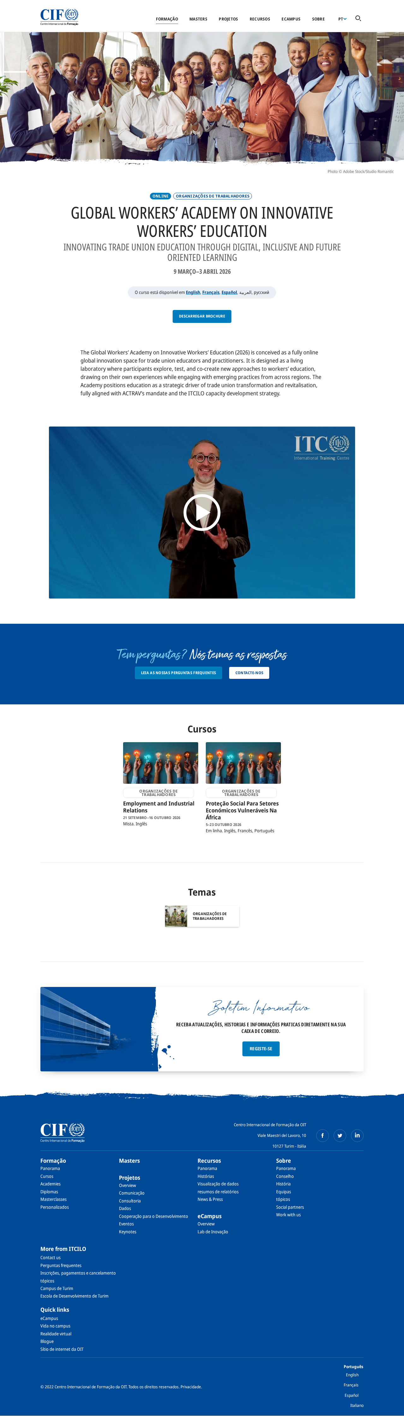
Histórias (206, 1176)
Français (210, 292)
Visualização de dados (218, 1184)
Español (229, 292)
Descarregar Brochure (202, 316)
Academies (50, 1184)
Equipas (283, 1192)
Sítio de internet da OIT (62, 1349)
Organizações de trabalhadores (212, 196)
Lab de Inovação (213, 1232)
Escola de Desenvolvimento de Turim (74, 1296)
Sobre (318, 19)
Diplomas (49, 1192)
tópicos (283, 1199)
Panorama (50, 1168)
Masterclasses (53, 1199)
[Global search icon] (358, 19)
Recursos (260, 19)
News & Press (210, 1199)
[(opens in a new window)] (322, 1135)
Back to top (389, 1407)
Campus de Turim (56, 1288)
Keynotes (127, 1232)
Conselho (285, 1176)
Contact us (50, 1257)
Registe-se (261, 1049)
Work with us (288, 1215)
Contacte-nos (249, 672)
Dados (125, 1208)
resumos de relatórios (218, 1192)
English (193, 292)
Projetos (228, 19)
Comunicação (132, 1193)
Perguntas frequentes (60, 1265)
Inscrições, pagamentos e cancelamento (78, 1273)
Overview (127, 1185)
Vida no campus (55, 1326)
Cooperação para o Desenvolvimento (153, 1216)
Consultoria (130, 1201)
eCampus (291, 19)
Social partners (290, 1207)
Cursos (46, 1176)
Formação (167, 19)
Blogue (47, 1341)
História (283, 1184)
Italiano (357, 1405)
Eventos (126, 1224)
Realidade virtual (55, 1334)
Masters (198, 19)
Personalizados (54, 1207)
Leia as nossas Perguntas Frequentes (178, 672)
